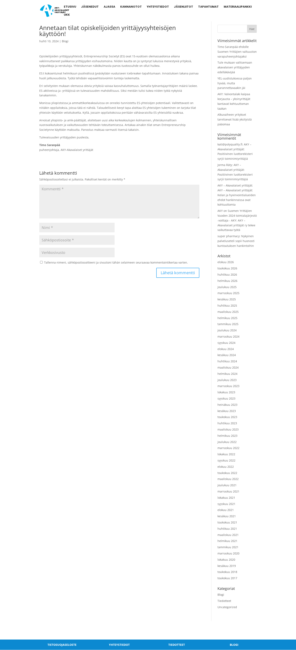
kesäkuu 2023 (226, 411)
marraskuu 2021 (228, 491)
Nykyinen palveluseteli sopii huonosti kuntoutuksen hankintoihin (236, 241)
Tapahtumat (208, 7)
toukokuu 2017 (227, 578)
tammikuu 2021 (227, 547)
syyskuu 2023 (226, 398)
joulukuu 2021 (227, 485)
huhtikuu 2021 (227, 529)
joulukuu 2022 (227, 442)
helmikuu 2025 (227, 318)
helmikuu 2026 (227, 281)
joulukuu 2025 (227, 287)
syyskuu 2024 (226, 343)
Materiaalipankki (238, 7)
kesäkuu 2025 (226, 299)
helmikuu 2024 (227, 374)
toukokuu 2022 (227, 473)
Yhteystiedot (158, 7)
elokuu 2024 (225, 349)
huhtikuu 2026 (227, 274)
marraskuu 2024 (228, 336)
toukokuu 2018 (227, 572)
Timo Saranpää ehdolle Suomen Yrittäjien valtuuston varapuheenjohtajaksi (237, 51)
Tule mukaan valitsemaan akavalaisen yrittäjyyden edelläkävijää (234, 67)
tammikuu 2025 (227, 324)
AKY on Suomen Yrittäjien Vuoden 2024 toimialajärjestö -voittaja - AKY (237, 215)
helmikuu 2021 (227, 541)
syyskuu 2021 (226, 504)
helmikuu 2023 (227, 436)
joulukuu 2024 (227, 330)
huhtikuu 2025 (227, 305)
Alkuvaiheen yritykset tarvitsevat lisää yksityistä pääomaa (234, 119)
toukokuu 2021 (227, 522)
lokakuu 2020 (226, 559)
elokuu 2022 (225, 467)
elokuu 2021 (225, 510)
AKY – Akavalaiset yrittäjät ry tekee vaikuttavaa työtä (236, 225)
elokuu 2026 (225, 262)
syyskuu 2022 (226, 460)
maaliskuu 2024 (228, 367)
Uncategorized (227, 607)
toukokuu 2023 (227, 417)
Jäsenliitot (183, 7)
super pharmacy (228, 236)
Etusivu (70, 7)
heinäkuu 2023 (227, 405)
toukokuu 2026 (227, 268)
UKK (67, 15)
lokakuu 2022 (226, 454)
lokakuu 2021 (226, 498)
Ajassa (109, 7)
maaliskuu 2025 (228, 312)
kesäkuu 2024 (226, 355)
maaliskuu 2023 (228, 429)
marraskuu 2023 (228, 386)
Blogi (65, 41)
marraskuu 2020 (228, 553)
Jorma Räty (224, 165)
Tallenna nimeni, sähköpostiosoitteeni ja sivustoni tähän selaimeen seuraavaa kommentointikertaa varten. (116, 262)
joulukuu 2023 (227, 380)
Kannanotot (131, 7)
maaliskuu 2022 (228, 479)
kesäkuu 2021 (226, 516)
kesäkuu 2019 (226, 566)
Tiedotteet (224, 601)
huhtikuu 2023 (227, 423)
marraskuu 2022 (228, 448)
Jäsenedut (90, 7)
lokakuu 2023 (226, 392)
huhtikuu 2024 (227, 361)
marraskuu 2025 (228, 293)
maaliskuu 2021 (228, 535)
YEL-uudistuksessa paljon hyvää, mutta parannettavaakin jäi (234, 83)
